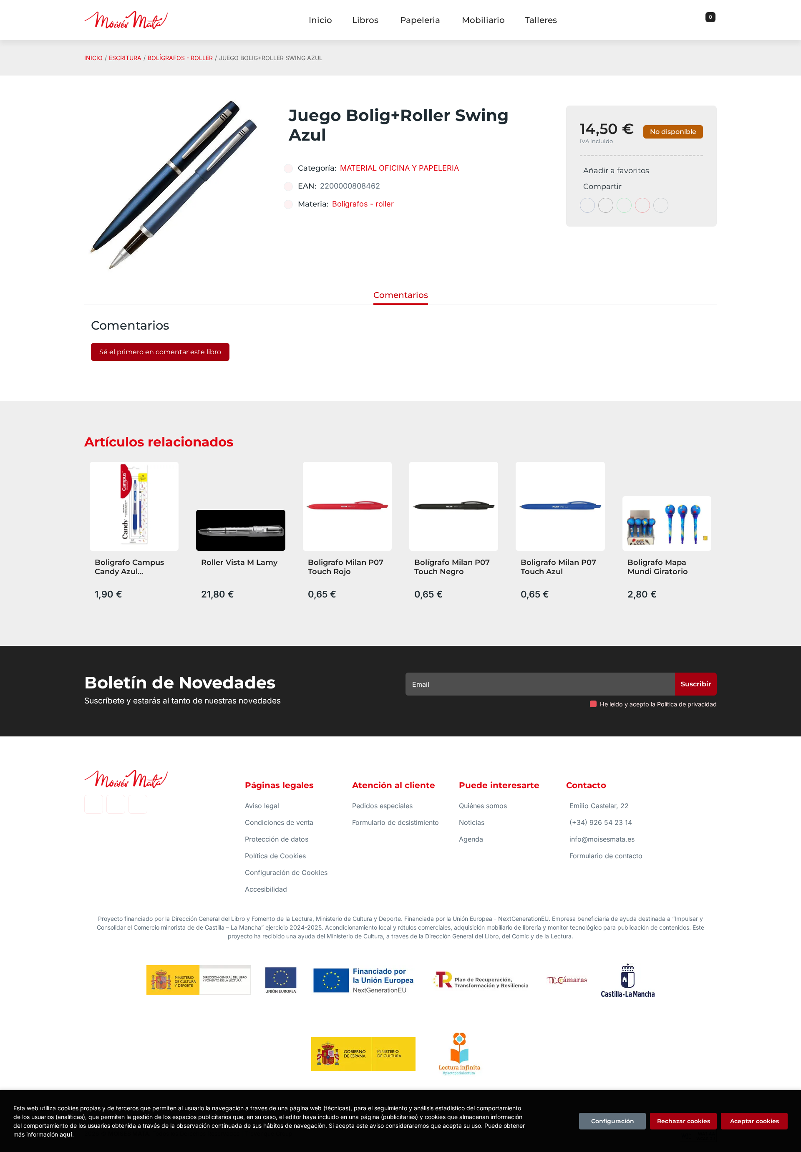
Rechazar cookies (683, 1121)
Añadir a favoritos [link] (616, 170)
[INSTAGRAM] (115, 804)
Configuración (612, 1121)
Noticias (471, 822)
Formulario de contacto (605, 856)
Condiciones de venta (279, 822)
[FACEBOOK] (93, 804)
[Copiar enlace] (660, 205)
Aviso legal (262, 806)
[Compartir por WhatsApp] (624, 205)
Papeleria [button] (420, 20)
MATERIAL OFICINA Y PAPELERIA (399, 168)
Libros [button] (365, 20)
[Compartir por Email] (642, 205)
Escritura (125, 57)
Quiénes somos (483, 806)
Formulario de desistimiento (395, 822)
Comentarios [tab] (400, 295)
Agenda (471, 839)
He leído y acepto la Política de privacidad (658, 704)
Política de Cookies (275, 856)
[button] (707, 20)
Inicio (93, 57)
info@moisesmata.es (602, 839)
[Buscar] (700, 20)
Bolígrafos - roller (180, 57)
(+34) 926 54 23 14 (600, 822)
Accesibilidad (266, 889)
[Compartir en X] (605, 205)
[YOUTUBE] (137, 804)
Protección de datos (276, 839)
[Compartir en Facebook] (587, 205)
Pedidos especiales (382, 806)
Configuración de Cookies (286, 872)
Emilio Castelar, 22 (599, 806)
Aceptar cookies (754, 1121)
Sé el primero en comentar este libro (160, 352)
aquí (66, 1134)
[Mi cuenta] (715, 20)
